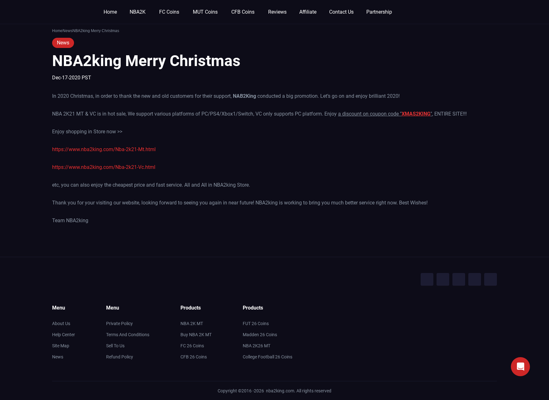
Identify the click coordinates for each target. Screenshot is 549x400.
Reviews (277, 12)
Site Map (60, 345)
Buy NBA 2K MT (196, 334)
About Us (61, 323)
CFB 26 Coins (193, 356)
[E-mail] (490, 279)
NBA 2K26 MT (256, 345)
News (63, 43)
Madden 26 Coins (260, 334)
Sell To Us (115, 345)
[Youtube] (458, 279)
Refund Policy (119, 356)
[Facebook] (427, 279)
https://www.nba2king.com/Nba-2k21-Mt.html (104, 149)
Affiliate (307, 12)
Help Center (63, 334)
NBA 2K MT (191, 323)
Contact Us (341, 12)
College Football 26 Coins (267, 356)
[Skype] (474, 279)
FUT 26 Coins (256, 323)
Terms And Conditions (127, 334)
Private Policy (119, 323)
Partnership (379, 12)
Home (110, 12)
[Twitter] (443, 279)
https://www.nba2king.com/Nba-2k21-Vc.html (103, 167)
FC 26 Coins (192, 345)
